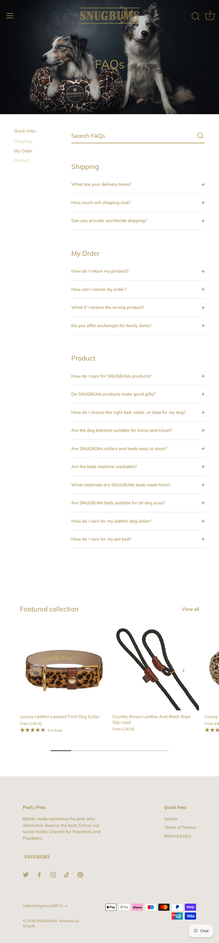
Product (21, 160)
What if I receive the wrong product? (107, 307)
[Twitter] (26, 874)
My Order (23, 151)
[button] (35, 670)
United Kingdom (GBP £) (43, 906)
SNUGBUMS (46, 920)
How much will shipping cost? (101, 202)
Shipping (23, 141)
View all (190, 609)
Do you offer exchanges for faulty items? (111, 325)
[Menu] (10, 15)
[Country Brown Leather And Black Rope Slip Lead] (155, 667)
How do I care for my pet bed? (101, 539)
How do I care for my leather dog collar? (111, 521)
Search (171, 818)
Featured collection (49, 609)
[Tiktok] (67, 874)
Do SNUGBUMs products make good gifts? (113, 394)
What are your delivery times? (101, 184)
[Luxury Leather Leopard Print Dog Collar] (63, 667)
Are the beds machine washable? (104, 466)
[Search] (195, 16)
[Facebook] (39, 874)
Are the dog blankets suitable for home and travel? (121, 430)
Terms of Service (180, 827)
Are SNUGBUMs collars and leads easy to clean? (119, 448)
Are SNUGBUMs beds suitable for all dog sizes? (118, 502)
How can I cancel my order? (98, 289)
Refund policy (177, 836)
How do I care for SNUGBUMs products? (111, 376)
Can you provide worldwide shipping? (109, 220)
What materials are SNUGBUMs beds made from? (120, 484)
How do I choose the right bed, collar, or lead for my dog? (128, 412)
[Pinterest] (80, 874)
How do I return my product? (100, 271)
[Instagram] (53, 874)
